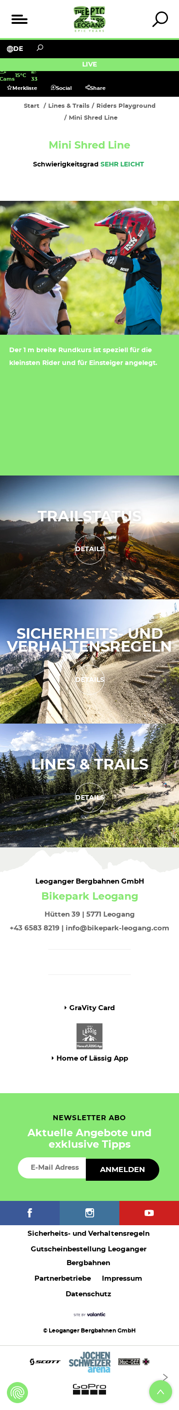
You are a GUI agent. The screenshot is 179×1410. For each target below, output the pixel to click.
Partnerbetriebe (62, 1278)
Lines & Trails (89, 765)
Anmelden (122, 1169)
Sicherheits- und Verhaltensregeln (89, 640)
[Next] (165, 1377)
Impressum (122, 1278)
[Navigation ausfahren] (19, 19)
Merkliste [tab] (24, 88)
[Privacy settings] (17, 1392)
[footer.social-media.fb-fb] (30, 1213)
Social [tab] (64, 88)
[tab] (160, 19)
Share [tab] (98, 88)
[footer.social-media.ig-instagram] (89, 1213)
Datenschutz (88, 1294)
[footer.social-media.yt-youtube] (149, 1213)
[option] (89, 1377)
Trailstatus (89, 516)
